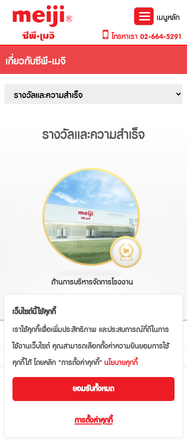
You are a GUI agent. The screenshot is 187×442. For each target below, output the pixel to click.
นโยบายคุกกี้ (121, 362)
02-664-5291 (161, 36)
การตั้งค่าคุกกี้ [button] (94, 420)
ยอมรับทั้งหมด (93, 388)
